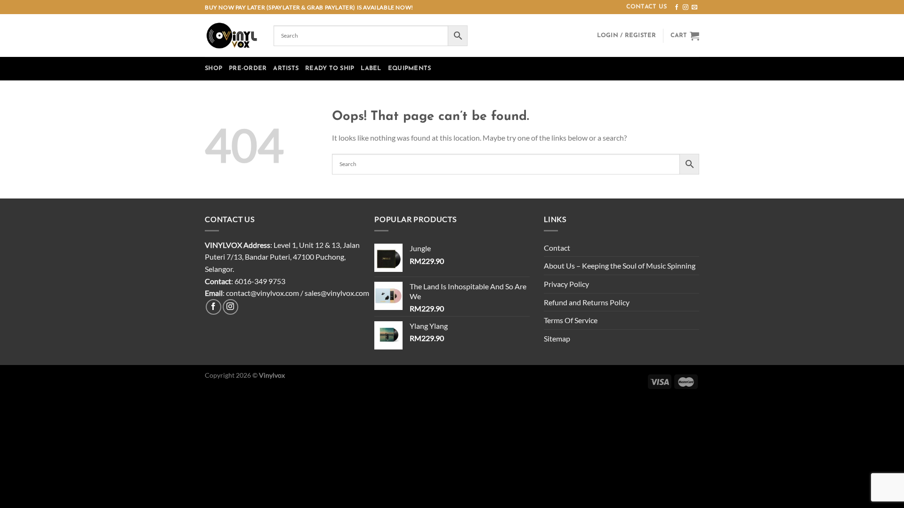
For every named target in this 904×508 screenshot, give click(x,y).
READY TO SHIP (329, 68)
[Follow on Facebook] (676, 7)
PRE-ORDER (247, 68)
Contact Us (646, 7)
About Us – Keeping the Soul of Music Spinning (619, 265)
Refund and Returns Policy (587, 302)
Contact (557, 247)
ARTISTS (286, 68)
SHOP (213, 68)
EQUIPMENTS (409, 68)
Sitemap (557, 338)
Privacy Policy (566, 283)
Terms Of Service (570, 320)
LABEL (371, 68)
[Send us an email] (694, 7)
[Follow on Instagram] (685, 7)
